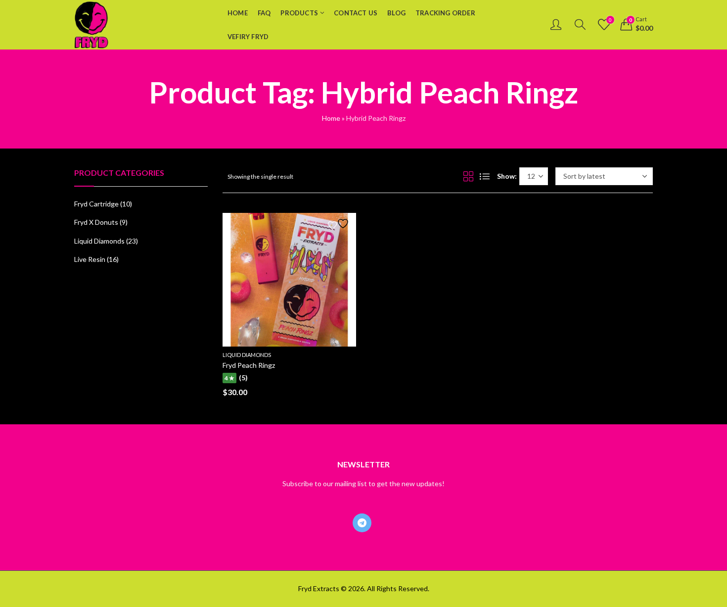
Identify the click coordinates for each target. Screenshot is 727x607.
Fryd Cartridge (96, 204)
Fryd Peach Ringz (249, 365)
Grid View (468, 176)
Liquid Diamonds (247, 355)
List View (485, 176)
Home (331, 118)
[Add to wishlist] (339, 223)
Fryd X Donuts (96, 222)
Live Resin (89, 259)
